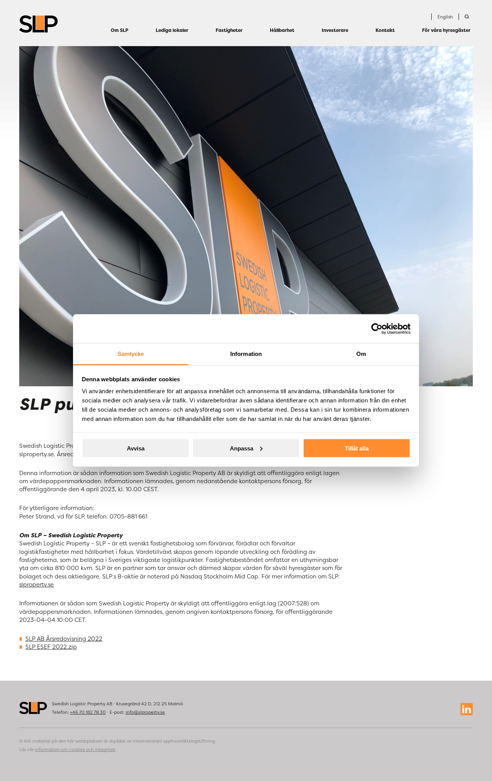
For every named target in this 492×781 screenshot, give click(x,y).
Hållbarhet (282, 30)
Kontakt (385, 30)
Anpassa (241, 448)
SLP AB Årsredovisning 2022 (63, 639)
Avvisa (136, 448)
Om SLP (119, 30)
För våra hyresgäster (446, 30)
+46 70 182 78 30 (88, 712)
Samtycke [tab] (131, 354)
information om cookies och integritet (75, 749)
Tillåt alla (357, 448)
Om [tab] (361, 354)
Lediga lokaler (172, 30)
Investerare (335, 30)
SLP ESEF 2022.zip (51, 647)
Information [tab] (246, 354)
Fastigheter (229, 30)
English (445, 16)
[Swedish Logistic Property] (38, 24)
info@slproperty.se (145, 712)
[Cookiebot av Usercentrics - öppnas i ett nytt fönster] (377, 328)
